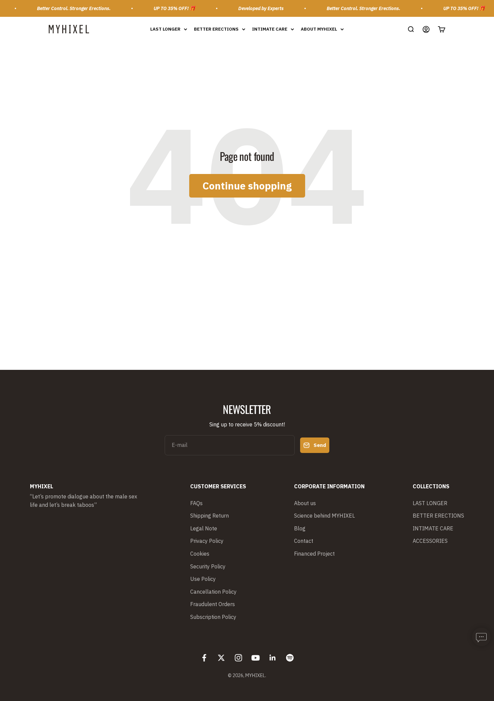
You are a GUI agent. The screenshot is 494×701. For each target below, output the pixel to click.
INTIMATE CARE (269, 29)
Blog (299, 528)
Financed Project (314, 553)
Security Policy (207, 566)
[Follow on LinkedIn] (272, 657)
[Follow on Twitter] (221, 657)
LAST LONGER (165, 29)
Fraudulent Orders (212, 604)
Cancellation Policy (213, 591)
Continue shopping (247, 185)
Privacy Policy (206, 540)
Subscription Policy (213, 617)
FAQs (196, 503)
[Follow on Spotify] (289, 657)
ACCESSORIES (430, 540)
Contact (303, 540)
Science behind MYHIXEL (324, 515)
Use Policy (203, 578)
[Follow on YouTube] (255, 657)
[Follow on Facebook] (204, 657)
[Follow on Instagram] (238, 657)
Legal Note (203, 528)
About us (305, 503)
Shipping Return (209, 515)
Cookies (199, 553)
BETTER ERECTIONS (216, 29)
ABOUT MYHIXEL (319, 29)
